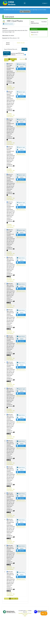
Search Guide (22, 59)
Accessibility (21, 613)
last (15, 59)
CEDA (25, 615)
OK (21, 11)
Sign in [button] (45, 3)
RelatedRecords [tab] (8, 43)
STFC (27, 610)
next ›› (13, 60)
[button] (8, 24)
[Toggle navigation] (24, 3)
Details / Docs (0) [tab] (20, 42)
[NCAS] (9, 611)
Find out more (27, 11)
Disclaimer (26, 613)
